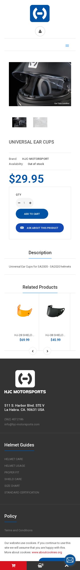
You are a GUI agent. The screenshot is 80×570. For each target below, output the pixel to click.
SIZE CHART (12, 485)
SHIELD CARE (13, 479)
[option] (40, 84)
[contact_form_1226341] (70, 560)
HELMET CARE (13, 459)
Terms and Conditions (18, 530)
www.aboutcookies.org (47, 552)
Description (40, 252)
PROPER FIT (11, 472)
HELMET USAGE (14, 465)
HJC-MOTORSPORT (35, 158)
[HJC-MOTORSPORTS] (40, 21)
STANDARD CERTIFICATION (21, 492)
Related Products (40, 287)
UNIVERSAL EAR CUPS (31, 142)
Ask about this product (42, 228)
